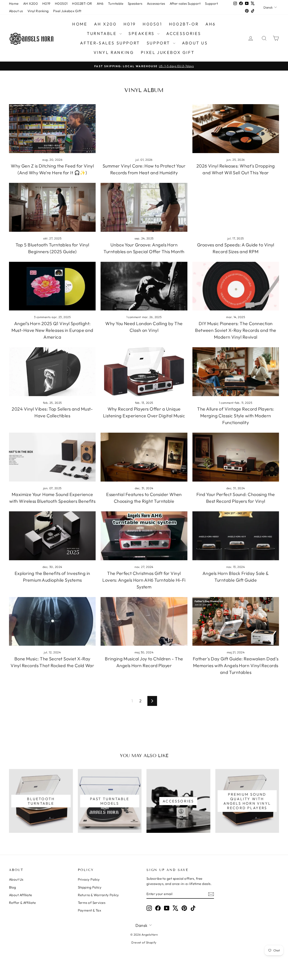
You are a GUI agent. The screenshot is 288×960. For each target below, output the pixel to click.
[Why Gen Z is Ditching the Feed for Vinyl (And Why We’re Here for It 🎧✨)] (52, 128)
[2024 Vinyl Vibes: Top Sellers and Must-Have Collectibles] (52, 371)
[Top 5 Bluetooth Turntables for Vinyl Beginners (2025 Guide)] (52, 207)
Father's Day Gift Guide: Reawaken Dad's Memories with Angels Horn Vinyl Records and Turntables (236, 665)
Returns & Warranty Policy (98, 895)
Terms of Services (92, 902)
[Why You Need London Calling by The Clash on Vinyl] (144, 286)
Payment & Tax (89, 910)
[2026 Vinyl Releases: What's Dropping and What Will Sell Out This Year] (235, 128)
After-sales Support (185, 3)
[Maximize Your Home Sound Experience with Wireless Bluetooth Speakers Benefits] (52, 457)
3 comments (43, 317)
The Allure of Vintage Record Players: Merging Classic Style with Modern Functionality (235, 415)
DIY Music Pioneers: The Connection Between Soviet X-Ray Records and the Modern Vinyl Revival (235, 330)
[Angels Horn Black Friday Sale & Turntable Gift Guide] (235, 535)
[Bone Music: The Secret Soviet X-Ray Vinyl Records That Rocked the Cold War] (52, 621)
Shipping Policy (90, 887)
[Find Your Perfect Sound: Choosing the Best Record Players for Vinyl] (235, 457)
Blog (12, 887)
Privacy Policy (89, 879)
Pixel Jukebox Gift (67, 11)
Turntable (115, 3)
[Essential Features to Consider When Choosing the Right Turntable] (144, 457)
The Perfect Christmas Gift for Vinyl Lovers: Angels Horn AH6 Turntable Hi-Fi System (144, 580)
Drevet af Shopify (144, 942)
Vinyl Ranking (38, 11)
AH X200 (30, 3)
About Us (16, 879)
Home (14, 3)
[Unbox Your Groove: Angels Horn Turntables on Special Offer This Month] (144, 207)
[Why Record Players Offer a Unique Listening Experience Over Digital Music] (144, 371)
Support (211, 3)
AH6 (100, 3)
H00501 (61, 3)
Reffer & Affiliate (22, 902)
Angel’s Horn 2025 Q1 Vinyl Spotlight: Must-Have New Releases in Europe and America (52, 330)
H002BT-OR (82, 3)
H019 (46, 3)
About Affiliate (20, 895)
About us (16, 11)
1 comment (134, 317)
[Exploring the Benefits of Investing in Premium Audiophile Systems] (52, 535)
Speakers (135, 3)
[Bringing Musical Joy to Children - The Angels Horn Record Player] (144, 621)
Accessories (156, 3)
